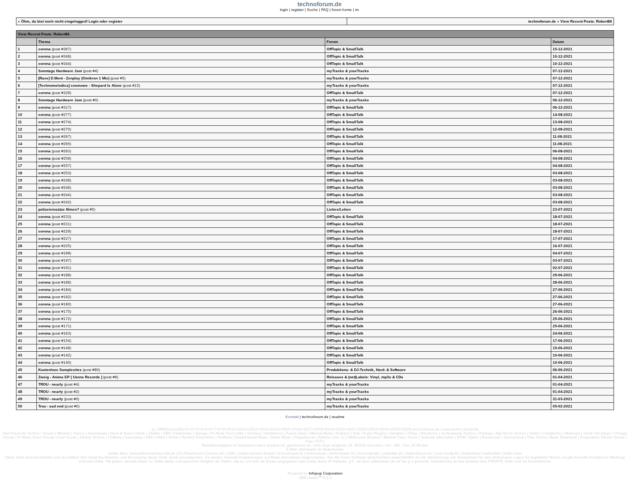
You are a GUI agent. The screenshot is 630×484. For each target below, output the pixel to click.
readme (338, 417)
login (284, 10)
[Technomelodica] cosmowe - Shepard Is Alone (80, 85)
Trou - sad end (50, 406)
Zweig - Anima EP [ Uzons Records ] (70, 377)
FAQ (324, 10)
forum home (342, 10)
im (357, 10)
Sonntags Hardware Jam (60, 71)
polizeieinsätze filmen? (58, 209)
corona (44, 49)
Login (93, 21)
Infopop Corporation (326, 473)
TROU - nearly (51, 384)
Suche (312, 10)
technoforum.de (542, 21)
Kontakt (292, 417)
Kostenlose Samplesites (60, 370)
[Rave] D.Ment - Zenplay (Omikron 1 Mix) (73, 78)
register (297, 10)
